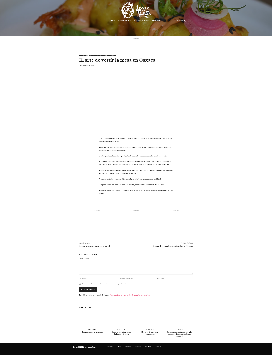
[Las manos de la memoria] (92, 318)
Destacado (92, 329)
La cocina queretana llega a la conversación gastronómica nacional (179, 334)
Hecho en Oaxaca (109, 55)
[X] (176, 66)
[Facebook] (171, 66)
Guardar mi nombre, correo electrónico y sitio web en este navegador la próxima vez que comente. (110, 284)
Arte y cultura (95, 55)
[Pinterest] (180, 66)
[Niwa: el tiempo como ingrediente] (150, 318)
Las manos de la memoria (92, 332)
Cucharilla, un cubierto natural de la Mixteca (173, 246)
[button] (182, 20)
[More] (190, 66)
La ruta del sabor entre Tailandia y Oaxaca (121, 333)
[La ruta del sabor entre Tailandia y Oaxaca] (121, 318)
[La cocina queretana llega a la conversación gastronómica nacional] (179, 318)
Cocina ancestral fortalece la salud (94, 246)
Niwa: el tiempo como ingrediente (150, 333)
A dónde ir (84, 55)
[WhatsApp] (185, 66)
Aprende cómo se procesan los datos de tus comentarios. (130, 295)
